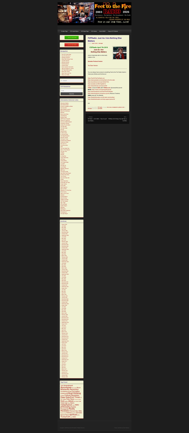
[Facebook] (118, 424)
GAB (62, 146)
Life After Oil (63, 165)
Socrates (79, 413)
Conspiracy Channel (65, 123)
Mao (69, 403)
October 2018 (64, 339)
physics (73, 407)
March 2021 (64, 294)
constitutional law (66, 391)
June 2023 (64, 263)
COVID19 (63, 393)
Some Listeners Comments (67, 67)
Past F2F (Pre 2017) (66, 56)
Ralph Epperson (64, 187)
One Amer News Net (65, 177)
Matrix (72, 403)
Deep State (65, 397)
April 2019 (64, 330)
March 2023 (64, 268)
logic (66, 403)
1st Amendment (67, 385)
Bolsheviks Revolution (70, 389)
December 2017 (65, 355)
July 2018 (64, 344)
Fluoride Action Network (66, 140)
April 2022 (64, 280)
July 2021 (64, 289)
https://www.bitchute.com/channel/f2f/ (97, 86)
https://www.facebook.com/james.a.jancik (98, 93)
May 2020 (64, 310)
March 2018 (64, 350)
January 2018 (64, 353)
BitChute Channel (65, 62)
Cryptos (62, 395)
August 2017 (64, 361)
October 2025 (64, 233)
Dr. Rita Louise (64, 132)
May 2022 (64, 278)
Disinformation (64, 131)
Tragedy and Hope (64, 199)
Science (69, 413)
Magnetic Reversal (65, 168)
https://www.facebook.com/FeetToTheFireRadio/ (100, 91)
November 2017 (65, 356)
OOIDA (62, 179)
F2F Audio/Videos (74, 31)
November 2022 (65, 271)
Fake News (70, 399)
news (73, 405)
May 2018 (64, 347)
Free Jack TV (63, 143)
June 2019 (64, 327)
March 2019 (64, 331)
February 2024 (65, 257)
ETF (81, 397)
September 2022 (65, 274)
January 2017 (64, 372)
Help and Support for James (68, 68)
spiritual (120, 107)
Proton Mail (63, 185)
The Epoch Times (64, 139)
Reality (72, 408)
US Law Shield (64, 204)
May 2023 (64, 265)
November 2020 (65, 300)
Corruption (76, 391)
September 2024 (65, 249)
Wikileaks (63, 207)
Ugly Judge (63, 202)
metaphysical (115, 107)
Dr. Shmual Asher (64, 134)
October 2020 (64, 302)
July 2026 (64, 226)
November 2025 (65, 232)
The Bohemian (64, 115)
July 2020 (64, 306)
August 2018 (64, 342)
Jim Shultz (76, 401)
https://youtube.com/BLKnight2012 (97, 84)
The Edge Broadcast (65, 135)
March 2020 (64, 313)
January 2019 (64, 334)
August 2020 (64, 305)
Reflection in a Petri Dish (66, 190)
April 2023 (64, 266)
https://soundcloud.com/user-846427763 (98, 82)
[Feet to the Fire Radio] (94, 25)
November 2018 (65, 338)
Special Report (65, 415)
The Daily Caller (64, 128)
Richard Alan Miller (76, 411)
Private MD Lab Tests (65, 182)
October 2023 (64, 260)
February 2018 (65, 352)
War (71, 417)
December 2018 (65, 336)
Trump (63, 416)
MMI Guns (63, 170)
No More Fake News (65, 174)
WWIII (74, 417)
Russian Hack (63, 412)
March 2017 (64, 369)
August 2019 (64, 324)
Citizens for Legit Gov (65, 120)
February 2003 (65, 376)
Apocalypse (66, 387)
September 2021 (65, 286)
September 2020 (65, 303)
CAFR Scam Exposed (65, 118)
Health (66, 401)
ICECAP (62, 154)
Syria (78, 415)
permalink (100, 108)
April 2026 (64, 229)
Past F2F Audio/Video (66, 54)
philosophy (65, 406)
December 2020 (65, 299)
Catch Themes (126, 427)
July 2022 (64, 275)
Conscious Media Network (66, 122)
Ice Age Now (63, 156)
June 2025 (64, 236)
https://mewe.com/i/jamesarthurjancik (101, 89)
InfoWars (62, 153)
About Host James (66, 71)
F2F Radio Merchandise (67, 70)
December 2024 (65, 244)
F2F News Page (85, 31)
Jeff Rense (63, 159)
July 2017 (64, 362)
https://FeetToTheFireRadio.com (96, 78)
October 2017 (64, 358)
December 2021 (65, 282)
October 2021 (64, 285)
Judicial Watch (64, 160)
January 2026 (64, 230)
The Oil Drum (63, 176)
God (108, 107)
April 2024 (64, 254)
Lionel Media (63, 167)
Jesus (110, 107)
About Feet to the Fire (66, 73)
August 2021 (64, 288)
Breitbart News (64, 117)
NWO (77, 405)
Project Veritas (64, 184)
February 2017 (65, 370)
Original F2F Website (113, 31)
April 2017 (64, 367)
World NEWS (102, 31)
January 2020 (64, 316)
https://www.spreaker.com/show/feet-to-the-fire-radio (101, 80)
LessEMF (63, 164)
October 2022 (64, 272)
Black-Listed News (64, 114)
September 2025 (65, 235)
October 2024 (64, 247)
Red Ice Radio (64, 188)
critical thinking (73, 393)
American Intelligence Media (67, 106)
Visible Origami (64, 205)
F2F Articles (94, 31)
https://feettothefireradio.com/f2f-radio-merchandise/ (101, 97)
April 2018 (64, 348)
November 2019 (65, 319)
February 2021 (65, 296)
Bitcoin (79, 387)
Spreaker (62, 195)
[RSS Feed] (128, 424)
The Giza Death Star (65, 148)
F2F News (63, 399)
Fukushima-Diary (64, 145)
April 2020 (64, 311)
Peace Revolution (64, 181)
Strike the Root (64, 198)
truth (123, 107)
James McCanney (64, 157)
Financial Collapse (77, 399)
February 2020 (65, 314)
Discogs (62, 129)
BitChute (62, 112)
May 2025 (64, 238)
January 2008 (64, 375)
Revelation (65, 410)
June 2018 (64, 345)
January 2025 (64, 243)
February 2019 (65, 333)
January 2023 (64, 269)
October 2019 (64, 320)
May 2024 (64, 252)
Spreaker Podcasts (66, 57)
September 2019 (65, 322)
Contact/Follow (65, 65)
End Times (75, 397)
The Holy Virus (64, 151)
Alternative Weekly (65, 103)
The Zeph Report (64, 213)
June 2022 (64, 277)
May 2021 (64, 291)
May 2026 (64, 227)
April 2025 (64, 240)
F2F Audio (100, 107)
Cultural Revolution (72, 395)
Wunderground (64, 212)
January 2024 (64, 258)
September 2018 (65, 341)
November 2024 (65, 246)
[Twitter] (121, 424)
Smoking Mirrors (64, 196)
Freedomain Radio (64, 142)
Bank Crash (74, 387)
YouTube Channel (65, 60)
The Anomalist (64, 107)
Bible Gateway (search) (66, 109)
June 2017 (64, 364)
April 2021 (64, 293)
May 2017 (64, 366)
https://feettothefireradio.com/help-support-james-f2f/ (101, 99)
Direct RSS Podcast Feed (67, 59)
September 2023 (65, 261)
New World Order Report (66, 173)
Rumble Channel (65, 63)
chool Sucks (64, 191)
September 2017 (65, 359)
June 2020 (64, 308)
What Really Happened (65, 210)
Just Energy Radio (64, 162)
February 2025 (65, 241)
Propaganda (65, 409)
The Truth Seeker (64, 201)
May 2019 (64, 328)
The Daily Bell (64, 126)
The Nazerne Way (64, 171)
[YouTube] (124, 424)
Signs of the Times (65, 193)
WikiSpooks (63, 209)
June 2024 (64, 251)
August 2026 (64, 224)
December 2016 (65, 373)
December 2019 (65, 317)
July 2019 (64, 325)
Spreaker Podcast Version (95, 61)
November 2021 (65, 283)
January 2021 (64, 297)
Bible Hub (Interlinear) (65, 111)
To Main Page (64, 31)
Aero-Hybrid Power (65, 104)
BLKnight (101, 43)
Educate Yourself (64, 137)
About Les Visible (65, 74)
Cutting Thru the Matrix (65, 125)
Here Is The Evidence (65, 149)
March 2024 (64, 255)
